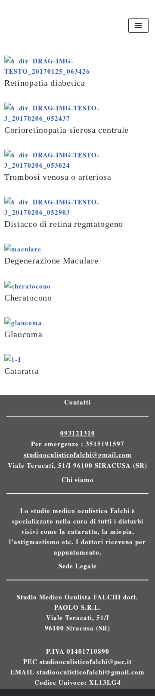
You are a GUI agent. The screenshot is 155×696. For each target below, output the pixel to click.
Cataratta (21, 371)
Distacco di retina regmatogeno (63, 224)
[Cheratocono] (27, 286)
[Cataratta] (13, 359)
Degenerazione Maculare (51, 260)
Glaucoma (23, 334)
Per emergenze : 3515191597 (77, 443)
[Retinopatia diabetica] (77, 71)
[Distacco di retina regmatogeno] (77, 212)
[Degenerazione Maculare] (22, 249)
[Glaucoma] (23, 322)
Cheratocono (28, 297)
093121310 (77, 433)
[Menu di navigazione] (138, 25)
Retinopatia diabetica (44, 83)
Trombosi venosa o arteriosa (58, 177)
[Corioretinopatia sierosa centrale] (77, 118)
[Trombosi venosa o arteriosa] (77, 165)
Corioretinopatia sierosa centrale (66, 130)
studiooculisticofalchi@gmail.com (78, 454)
